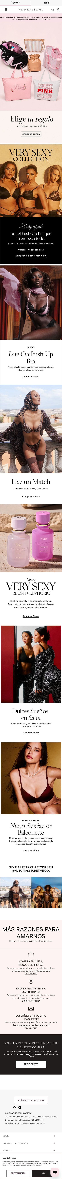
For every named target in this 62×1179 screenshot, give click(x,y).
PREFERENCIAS (18, 1173)
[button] (5, 9)
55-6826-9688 (19, 1116)
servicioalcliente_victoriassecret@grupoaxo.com (25, 1123)
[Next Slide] (57, 893)
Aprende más (36, 1165)
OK (43, 1173)
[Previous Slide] (5, 893)
